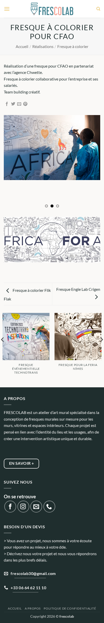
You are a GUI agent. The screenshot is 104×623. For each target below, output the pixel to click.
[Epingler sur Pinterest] (25, 104)
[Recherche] (98, 9)
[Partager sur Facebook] (7, 104)
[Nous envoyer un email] (36, 507)
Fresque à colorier (72, 46)
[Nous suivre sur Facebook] (10, 507)
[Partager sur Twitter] (13, 104)
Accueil (22, 46)
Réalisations (43, 46)
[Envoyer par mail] (19, 104)
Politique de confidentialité (70, 608)
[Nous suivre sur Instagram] (23, 507)
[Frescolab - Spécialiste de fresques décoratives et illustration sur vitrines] (52, 9)
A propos (33, 608)
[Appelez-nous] (49, 507)
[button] (7, 9)
